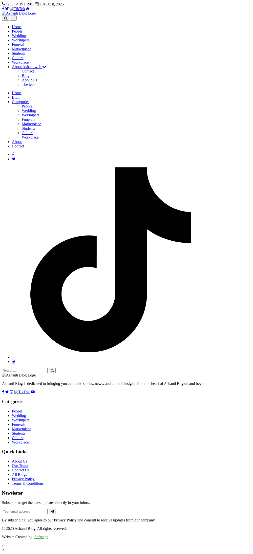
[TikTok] (17, 8)
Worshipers (20, 40)
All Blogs (19, 474)
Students (18, 53)
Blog (25, 75)
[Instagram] (11, 392)
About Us (29, 80)
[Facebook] (3, 8)
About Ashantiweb (27, 67)
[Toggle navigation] (13, 18)
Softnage (41, 537)
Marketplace (21, 49)
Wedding (19, 36)
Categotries (20, 102)
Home (16, 27)
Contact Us (20, 470)
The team (29, 84)
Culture (17, 58)
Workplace (20, 62)
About (17, 142)
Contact (28, 71)
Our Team (20, 466)
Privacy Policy (23, 479)
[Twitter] (7, 8)
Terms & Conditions (27, 483)
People (17, 31)
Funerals (18, 44)
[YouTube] (28, 8)
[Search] (5, 18)
